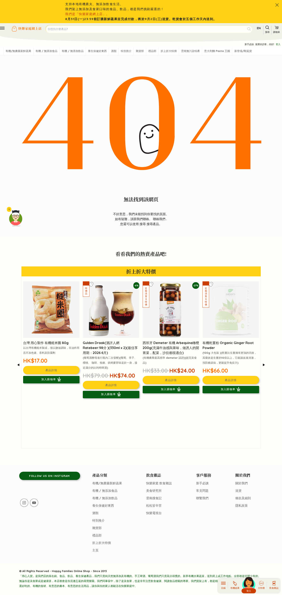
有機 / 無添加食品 (46, 51)
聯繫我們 (202, 498)
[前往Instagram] (24, 503)
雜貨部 (140, 51)
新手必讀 (249, 44)
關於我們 (241, 483)
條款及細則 (243, 498)
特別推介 (126, 51)
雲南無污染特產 (190, 51)
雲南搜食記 (154, 498)
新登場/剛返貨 (243, 51)
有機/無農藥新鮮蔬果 (18, 51)
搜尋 (143, 224)
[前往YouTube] (34, 503)
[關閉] (277, 5)
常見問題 (202, 491)
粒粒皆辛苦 (154, 505)
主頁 (95, 550)
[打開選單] (2, 28)
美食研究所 (154, 491)
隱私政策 (241, 505)
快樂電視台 (154, 513)
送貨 (238, 491)
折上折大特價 (169, 51)
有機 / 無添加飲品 (73, 51)
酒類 (113, 51)
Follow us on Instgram (49, 475)
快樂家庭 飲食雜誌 (159, 483)
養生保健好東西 (97, 51)
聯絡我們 (159, 219)
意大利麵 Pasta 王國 (217, 51)
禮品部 (152, 51)
